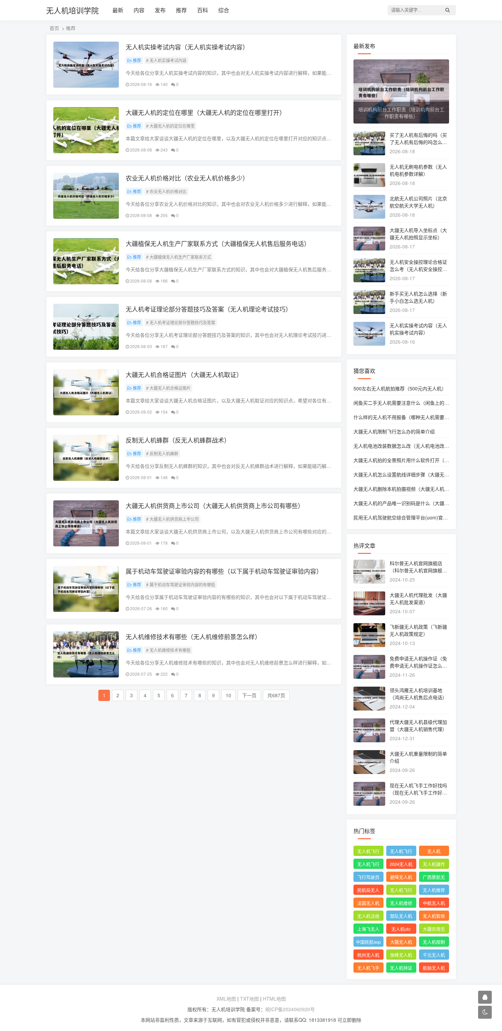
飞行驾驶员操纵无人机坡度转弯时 (368, 878)
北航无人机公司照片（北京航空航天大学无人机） (418, 202)
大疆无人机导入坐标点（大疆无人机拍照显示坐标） (418, 234)
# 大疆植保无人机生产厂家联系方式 (178, 257)
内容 (139, 10)
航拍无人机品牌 (434, 968)
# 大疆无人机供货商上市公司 (172, 519)
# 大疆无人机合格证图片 (168, 388)
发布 (160, 10)
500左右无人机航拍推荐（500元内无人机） (399, 388)
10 (228, 695)
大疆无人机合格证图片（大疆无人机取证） (184, 374)
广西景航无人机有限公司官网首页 (434, 878)
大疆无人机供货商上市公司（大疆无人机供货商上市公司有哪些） (215, 505)
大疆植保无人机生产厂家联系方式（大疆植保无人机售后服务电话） (218, 243)
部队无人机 (401, 916)
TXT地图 (249, 998)
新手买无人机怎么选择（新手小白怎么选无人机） (418, 297)
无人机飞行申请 (401, 852)
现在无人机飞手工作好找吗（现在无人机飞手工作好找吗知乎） (418, 792)
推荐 (181, 10)
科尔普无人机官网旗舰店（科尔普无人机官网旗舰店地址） (418, 570)
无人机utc (401, 929)
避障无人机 (401, 877)
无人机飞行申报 (368, 865)
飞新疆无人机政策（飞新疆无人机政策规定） (418, 630)
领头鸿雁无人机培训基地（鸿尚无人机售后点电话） (418, 694)
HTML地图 (274, 998)
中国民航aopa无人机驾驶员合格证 (368, 943)
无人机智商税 (434, 917)
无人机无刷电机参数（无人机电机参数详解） (418, 170)
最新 (117, 10)
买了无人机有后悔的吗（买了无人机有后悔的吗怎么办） (418, 142)
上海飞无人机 (368, 930)
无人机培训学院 (72, 10)
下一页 (249, 695)
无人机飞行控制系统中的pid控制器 (401, 891)
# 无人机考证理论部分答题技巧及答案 (180, 322)
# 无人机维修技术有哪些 (168, 650)
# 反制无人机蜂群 (162, 453)
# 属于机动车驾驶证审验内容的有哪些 (180, 584)
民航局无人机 (368, 891)
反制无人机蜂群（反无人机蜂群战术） (178, 439)
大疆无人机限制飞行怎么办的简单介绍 (394, 431)
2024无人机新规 (401, 865)
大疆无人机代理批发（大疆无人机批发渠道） (418, 598)
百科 (202, 10)
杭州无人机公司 (368, 955)
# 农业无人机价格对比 (166, 191)
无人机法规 (368, 916)
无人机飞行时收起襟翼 (368, 852)
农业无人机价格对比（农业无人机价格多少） (187, 177)
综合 (223, 10)
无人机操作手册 (434, 865)
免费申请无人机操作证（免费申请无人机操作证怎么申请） (418, 665)
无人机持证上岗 (401, 968)
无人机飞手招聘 (368, 968)
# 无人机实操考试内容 (166, 60)
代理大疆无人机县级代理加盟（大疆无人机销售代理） (418, 725)
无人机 (434, 851)
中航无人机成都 (434, 904)
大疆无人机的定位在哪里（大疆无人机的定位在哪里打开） (205, 112)
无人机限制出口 (434, 943)
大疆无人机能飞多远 (401, 943)
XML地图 (226, 998)
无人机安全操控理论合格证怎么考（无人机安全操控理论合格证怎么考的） (418, 269)
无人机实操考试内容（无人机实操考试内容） (187, 46)
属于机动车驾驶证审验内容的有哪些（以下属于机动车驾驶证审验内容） (224, 571)
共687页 (276, 695)
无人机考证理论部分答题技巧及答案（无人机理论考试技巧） (209, 308)
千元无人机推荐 (434, 955)
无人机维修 (401, 903)
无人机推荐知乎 (434, 891)
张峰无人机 (401, 954)
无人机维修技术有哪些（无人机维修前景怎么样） (193, 636)
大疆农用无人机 (434, 930)
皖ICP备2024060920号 (290, 1009)
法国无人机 (368, 903)
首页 (54, 28)
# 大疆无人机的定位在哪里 (170, 126)
